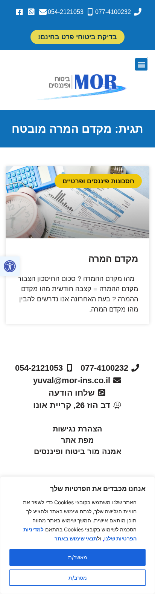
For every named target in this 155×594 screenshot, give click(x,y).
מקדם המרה (113, 258)
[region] (77, 535)
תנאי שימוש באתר (76, 538)
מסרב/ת (77, 577)
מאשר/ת (77, 557)
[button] (10, 266)
